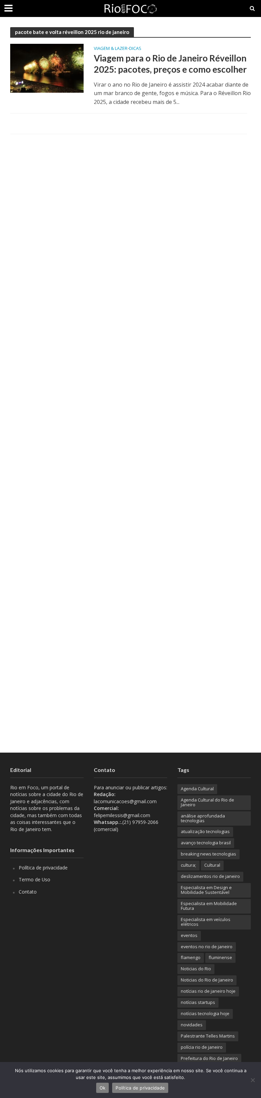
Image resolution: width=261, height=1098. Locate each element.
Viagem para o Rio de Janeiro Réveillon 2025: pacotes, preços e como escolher (170, 64)
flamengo (191, 957)
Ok (103, 1088)
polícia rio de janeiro (202, 1047)
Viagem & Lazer (110, 48)
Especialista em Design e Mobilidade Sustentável (206, 889)
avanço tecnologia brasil (206, 843)
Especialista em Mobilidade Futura (209, 905)
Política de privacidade (43, 867)
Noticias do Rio (196, 969)
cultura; (188, 865)
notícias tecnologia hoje (205, 1013)
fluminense (220, 957)
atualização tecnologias (205, 831)
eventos (189, 935)
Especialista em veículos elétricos (205, 921)
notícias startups (198, 1002)
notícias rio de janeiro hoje (208, 991)
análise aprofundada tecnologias (203, 818)
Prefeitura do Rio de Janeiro (209, 1058)
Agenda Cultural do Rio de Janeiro (207, 802)
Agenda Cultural (197, 789)
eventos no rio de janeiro (206, 946)
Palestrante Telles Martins (208, 1036)
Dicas (135, 48)
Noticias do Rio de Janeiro (207, 980)
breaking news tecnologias (208, 854)
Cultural (212, 865)
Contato (28, 891)
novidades (192, 1025)
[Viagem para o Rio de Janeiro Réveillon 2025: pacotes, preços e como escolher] (47, 67)
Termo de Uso (34, 879)
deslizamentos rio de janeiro (210, 876)
